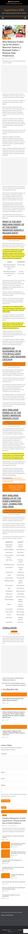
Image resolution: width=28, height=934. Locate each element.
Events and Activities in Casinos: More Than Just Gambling (13, 836)
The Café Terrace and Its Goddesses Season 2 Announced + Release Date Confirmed (13, 684)
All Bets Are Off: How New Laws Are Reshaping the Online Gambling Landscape (13, 888)
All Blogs (4, 38)
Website (3, 785)
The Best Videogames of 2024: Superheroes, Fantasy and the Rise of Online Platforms (14, 820)
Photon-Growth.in (16, 931)
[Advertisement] (14, 79)
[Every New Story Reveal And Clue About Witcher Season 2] (14, 693)
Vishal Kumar (15, 825)
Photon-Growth (9, 915)
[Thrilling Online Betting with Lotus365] (5, 876)
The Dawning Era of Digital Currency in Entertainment (11, 895)
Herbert (12, 58)
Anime (9, 38)
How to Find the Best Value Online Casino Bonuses (13, 881)
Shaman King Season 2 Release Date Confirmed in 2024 (18, 844)
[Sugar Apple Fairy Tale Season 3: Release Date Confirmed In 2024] (5, 853)
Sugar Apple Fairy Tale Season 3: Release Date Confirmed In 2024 (18, 852)
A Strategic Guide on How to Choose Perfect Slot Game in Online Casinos (13, 868)
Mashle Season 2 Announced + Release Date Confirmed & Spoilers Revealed (14, 479)
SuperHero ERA (14, 10)
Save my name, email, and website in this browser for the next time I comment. (14, 795)
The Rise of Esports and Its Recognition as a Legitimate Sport (12, 860)
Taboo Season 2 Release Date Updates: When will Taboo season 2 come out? (13, 732)
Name (3, 772)
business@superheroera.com (14, 3)
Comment (4, 754)
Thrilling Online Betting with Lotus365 (17, 875)
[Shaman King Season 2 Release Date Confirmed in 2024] (5, 845)
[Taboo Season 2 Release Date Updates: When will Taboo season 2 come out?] (14, 726)
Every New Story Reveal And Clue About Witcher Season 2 (12, 699)
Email (3, 778)
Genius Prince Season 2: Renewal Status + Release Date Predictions (13, 679)
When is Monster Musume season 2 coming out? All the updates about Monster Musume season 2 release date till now (13, 714)
